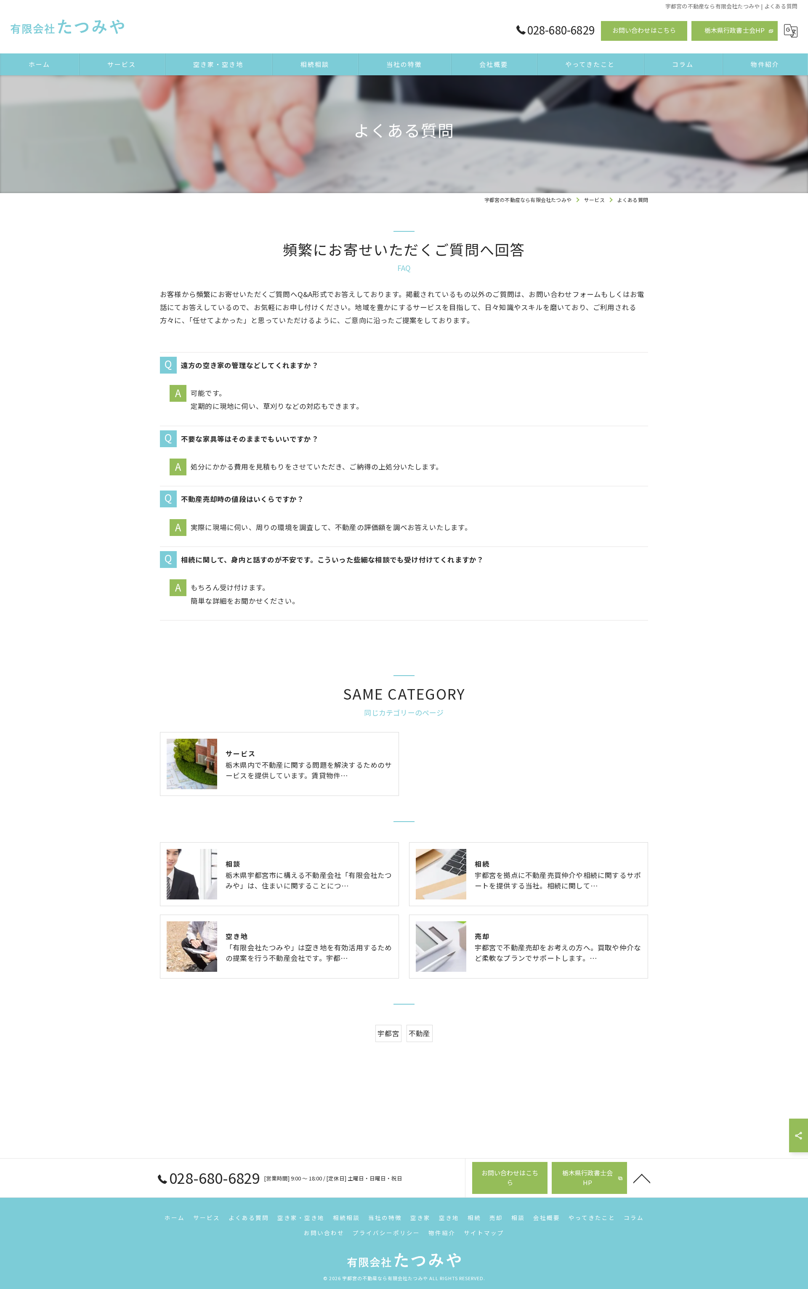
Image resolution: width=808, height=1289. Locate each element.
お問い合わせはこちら (644, 30)
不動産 (420, 1033)
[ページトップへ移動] (641, 1178)
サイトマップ (484, 1232)
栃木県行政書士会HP (734, 30)
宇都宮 (388, 1033)
